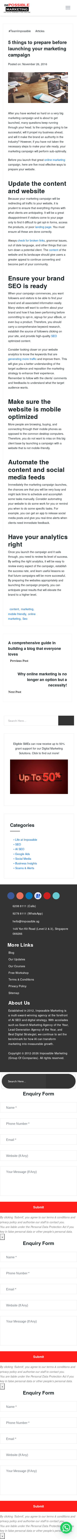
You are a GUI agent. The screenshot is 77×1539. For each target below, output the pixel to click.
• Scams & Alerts (23, 868)
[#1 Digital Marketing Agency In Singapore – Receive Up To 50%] (66, 1528)
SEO (54, 336)
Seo (25, 619)
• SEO (17, 844)
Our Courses (16, 966)
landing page (43, 227)
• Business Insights (25, 863)
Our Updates (16, 959)
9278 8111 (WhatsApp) (28, 913)
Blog (11, 952)
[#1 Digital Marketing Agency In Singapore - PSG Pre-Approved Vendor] (10, 895)
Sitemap (13, 993)
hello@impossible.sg (26, 921)
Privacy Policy (17, 986)
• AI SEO (18, 849)
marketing (27, 609)
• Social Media (22, 859)
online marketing (54, 160)
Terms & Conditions (21, 979)
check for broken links (31, 240)
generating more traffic (22, 359)
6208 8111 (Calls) (24, 906)
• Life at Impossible (25, 840)
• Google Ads (21, 854)
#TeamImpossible (20, 31)
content (53, 250)
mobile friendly (17, 614)
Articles (39, 31)
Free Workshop (18, 973)
